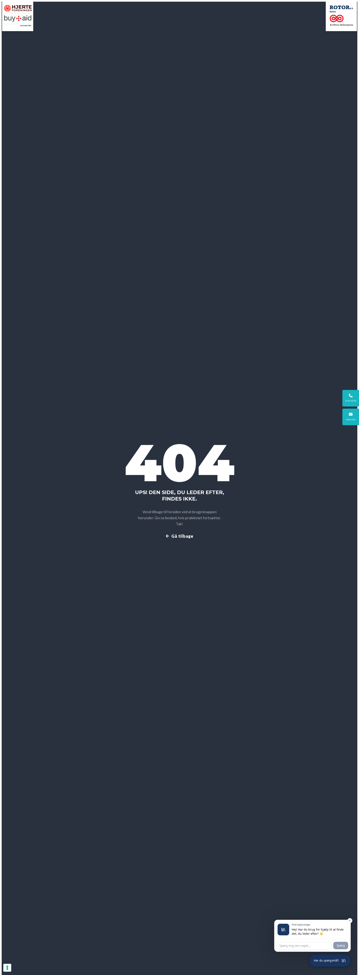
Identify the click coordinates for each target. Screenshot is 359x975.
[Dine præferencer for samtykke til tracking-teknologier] (7, 968)
